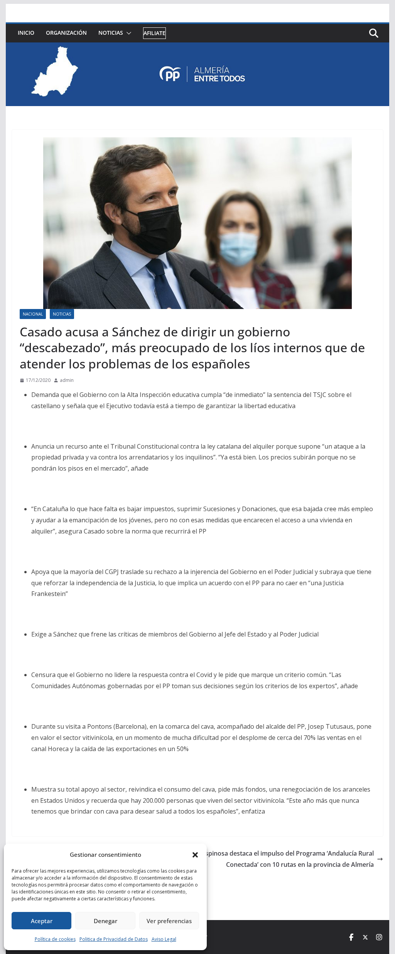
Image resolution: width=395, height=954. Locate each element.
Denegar (105, 921)
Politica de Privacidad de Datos (113, 939)
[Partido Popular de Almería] (197, 48)
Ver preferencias (169, 921)
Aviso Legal (164, 939)
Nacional (33, 314)
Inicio (26, 32)
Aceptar (41, 921)
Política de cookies (55, 939)
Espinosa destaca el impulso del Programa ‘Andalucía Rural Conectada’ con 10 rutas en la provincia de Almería (288, 859)
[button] (195, 855)
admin (67, 380)
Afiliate (154, 33)
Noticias (110, 32)
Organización (66, 32)
